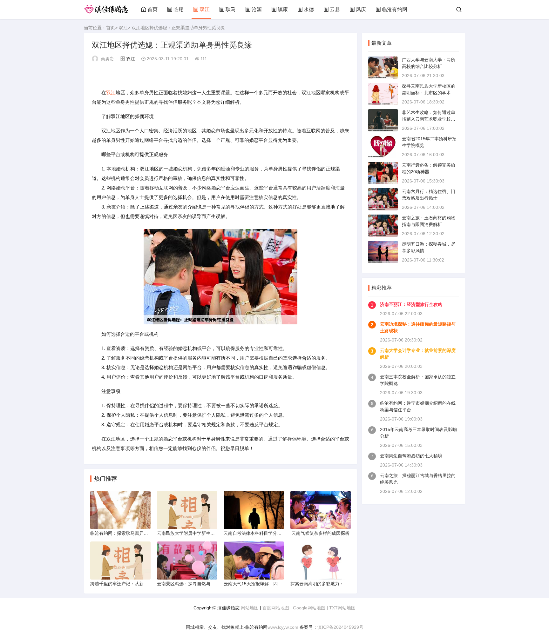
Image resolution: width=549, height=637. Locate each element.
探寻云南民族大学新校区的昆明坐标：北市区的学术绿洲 (428, 92)
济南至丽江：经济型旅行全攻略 (411, 304)
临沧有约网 (394, 9)
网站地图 (250, 607)
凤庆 (361, 9)
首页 (152, 9)
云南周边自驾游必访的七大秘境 (411, 455)
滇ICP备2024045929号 (340, 627)
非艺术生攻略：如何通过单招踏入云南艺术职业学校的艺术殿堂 (428, 119)
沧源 (257, 9)
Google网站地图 (309, 607)
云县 (335, 9)
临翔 (178, 9)
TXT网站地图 (342, 607)
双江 (205, 9)
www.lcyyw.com (283, 627)
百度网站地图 (275, 607)
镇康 (283, 9)
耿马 (231, 9)
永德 (309, 9)
